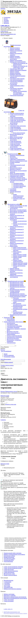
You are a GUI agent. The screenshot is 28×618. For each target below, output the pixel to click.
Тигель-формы (11, 319)
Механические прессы (16, 167)
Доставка (6, 20)
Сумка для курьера (9, 599)
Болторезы (13, 156)
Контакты (6, 23)
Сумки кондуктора (15, 144)
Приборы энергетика (15, 74)
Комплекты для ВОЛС (10, 595)
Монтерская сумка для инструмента (16, 139)
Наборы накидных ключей (20, 263)
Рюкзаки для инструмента (17, 113)
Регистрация (7, 359)
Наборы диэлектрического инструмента (14, 554)
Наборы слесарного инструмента (15, 58)
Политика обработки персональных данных (15, 613)
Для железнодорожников (16, 95)
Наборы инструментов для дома (18, 205)
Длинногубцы (14, 158)
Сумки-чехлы (13, 124)
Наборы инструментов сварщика (12, 588)
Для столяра (7, 586)
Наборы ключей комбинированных (18, 261)
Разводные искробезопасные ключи (19, 298)
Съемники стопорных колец (17, 177)
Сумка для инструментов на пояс (12, 568)
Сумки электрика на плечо (17, 149)
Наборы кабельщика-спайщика (18, 70)
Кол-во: (3, 401)
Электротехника (11, 342)
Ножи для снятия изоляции (17, 173)
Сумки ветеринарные (15, 142)
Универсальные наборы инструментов (16, 207)
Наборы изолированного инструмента (16, 244)
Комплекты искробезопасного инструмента (15, 598)
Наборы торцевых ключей (20, 264)
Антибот (3, 366)
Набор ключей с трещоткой (17, 252)
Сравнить (3, 419)
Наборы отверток (14, 268)
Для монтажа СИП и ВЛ (16, 69)
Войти (2, 359)
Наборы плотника (15, 56)
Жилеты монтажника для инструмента (16, 135)
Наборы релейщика (15, 73)
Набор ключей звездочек (19, 247)
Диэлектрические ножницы (17, 174)
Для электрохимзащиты (16, 80)
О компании (7, 17)
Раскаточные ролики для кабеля (18, 179)
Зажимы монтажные (15, 191)
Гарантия (6, 21)
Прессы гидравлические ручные (18, 160)
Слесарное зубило (18, 187)
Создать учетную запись (7, 365)
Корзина (3, 349)
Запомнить (5, 375)
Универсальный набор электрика (12, 553)
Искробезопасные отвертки (17, 293)
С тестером (7, 583)
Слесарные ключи (18, 183)
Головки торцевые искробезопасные (15, 291)
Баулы (11, 131)
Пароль (3, 362)
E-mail (2, 360)
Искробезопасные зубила (16, 282)
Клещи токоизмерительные (18, 195)
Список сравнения (9, 355)
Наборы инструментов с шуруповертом (16, 276)
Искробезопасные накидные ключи (18, 312)
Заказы (5, 354)
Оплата (6, 19)
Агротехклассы (11, 323)
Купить (3, 404)
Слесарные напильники (19, 186)
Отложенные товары (9, 356)
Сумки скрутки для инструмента (18, 130)
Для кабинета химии (12, 324)
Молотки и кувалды (15, 169)
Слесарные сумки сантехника (18, 125)
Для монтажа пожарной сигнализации (16, 82)
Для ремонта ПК (8, 587)
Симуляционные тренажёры (14, 326)
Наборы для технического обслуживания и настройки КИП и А (20, 93)
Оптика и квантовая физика (14, 335)
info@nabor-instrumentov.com (8, 34)
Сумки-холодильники (16, 148)
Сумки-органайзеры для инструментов (16, 122)
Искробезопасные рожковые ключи (18, 307)
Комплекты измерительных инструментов (15, 597)
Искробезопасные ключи (16, 284)
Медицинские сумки (9, 573)
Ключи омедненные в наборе (17, 296)
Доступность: (4, 400)
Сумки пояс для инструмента (18, 120)
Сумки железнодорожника (17, 118)
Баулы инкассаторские (19, 132)
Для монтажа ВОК (9, 560)
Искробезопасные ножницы (17, 289)
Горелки (12, 163)
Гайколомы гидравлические (17, 159)
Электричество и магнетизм (14, 337)
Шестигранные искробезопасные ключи (19, 304)
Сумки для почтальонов (16, 117)
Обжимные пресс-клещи (16, 176)
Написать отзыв (5, 395)
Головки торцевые (15, 162)
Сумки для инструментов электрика (13, 566)
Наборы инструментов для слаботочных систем (20, 66)
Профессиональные (9, 557)
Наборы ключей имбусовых (17, 258)
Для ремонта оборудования (17, 78)
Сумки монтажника (15, 127)
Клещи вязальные (17, 197)
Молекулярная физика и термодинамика (13, 333)
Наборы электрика (15, 49)
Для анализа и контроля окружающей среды (16, 89)
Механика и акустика (12, 331)
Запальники (13, 190)
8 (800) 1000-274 (5, 25)
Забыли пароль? (9, 362)
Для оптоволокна (8, 561)
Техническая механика (13, 338)
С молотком (7, 584)
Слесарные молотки (18, 184)
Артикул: (3, 397)
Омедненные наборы (9, 556)
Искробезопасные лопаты (17, 285)
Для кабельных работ (9, 558)
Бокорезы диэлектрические (17, 155)
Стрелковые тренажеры (13, 327)
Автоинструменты (15, 48)
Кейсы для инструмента (16, 137)
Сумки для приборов (15, 128)
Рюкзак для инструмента (10, 575)
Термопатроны (11, 320)
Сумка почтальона (9, 601)
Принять (3, 8)
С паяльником (7, 581)
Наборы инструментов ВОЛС (18, 62)
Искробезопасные (8, 580)
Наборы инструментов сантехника (16, 51)
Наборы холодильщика (16, 60)
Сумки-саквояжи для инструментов (15, 146)
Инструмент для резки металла (18, 209)
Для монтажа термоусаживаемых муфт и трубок (17, 86)
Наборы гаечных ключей (19, 256)
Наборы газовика (14, 71)
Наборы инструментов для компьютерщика (20, 64)
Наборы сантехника (9, 594)
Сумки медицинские (15, 141)
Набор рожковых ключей (19, 254)
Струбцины (13, 188)
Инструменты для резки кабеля (18, 211)
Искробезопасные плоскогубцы (18, 295)
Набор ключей (14, 246)
